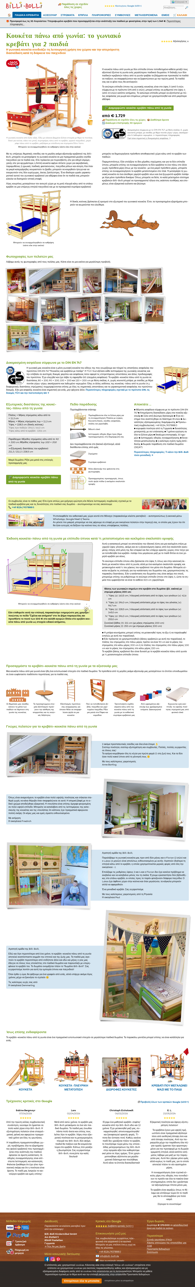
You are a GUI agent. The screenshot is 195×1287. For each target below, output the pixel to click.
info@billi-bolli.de (109, 1256)
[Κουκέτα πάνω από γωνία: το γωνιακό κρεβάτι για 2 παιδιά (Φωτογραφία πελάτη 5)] (152, 281)
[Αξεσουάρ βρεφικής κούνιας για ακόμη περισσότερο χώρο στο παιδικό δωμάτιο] (124, 701)
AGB (149, 1246)
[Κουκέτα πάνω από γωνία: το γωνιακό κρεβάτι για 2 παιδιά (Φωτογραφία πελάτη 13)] (89, 338)
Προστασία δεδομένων (158, 1249)
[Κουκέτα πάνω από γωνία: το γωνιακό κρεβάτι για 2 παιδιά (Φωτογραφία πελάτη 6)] (23, 310)
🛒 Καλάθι (180, 15)
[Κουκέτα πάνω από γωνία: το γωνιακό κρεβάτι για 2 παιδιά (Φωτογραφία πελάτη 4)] (121, 281)
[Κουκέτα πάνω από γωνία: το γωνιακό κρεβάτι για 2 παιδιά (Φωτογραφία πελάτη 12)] (60, 338)
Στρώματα (68, 15)
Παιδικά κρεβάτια (27, 15)
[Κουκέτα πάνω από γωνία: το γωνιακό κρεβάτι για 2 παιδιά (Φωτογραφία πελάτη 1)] (17, 281)
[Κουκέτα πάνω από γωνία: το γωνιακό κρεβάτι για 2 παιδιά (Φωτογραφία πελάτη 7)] (54, 310)
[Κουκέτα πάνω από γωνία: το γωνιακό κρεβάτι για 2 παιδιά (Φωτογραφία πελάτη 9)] (124, 310)
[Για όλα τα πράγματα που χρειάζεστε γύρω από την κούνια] (97, 701)
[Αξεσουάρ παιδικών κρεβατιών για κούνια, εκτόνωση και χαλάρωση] (44, 701)
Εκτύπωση (152, 1252)
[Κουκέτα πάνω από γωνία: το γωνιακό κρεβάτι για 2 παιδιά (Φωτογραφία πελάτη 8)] (86, 310)
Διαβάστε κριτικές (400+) (114, 1226)
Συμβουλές (122, 15)
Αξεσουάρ (50, 15)
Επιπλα (83, 15)
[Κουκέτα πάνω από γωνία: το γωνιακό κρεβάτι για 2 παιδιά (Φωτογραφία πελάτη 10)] (155, 310)
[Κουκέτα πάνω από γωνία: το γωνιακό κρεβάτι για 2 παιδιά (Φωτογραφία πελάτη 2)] (55, 281)
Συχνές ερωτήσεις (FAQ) (159, 1239)
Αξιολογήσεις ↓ (175, 41)
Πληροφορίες (101, 15)
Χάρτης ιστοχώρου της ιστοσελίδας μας (167, 1242)
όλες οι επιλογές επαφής (112, 1261)
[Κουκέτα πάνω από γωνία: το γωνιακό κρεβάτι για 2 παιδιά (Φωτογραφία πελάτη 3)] (93, 281)
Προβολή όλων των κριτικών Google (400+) (164, 1102)
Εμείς (165, 15)
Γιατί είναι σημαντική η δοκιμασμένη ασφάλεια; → (149, 138)
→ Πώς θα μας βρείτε (55, 1246)
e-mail (128, 1244)
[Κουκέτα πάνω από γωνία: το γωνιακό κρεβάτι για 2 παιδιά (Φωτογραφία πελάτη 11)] (24, 338)
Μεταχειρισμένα (146, 15)
